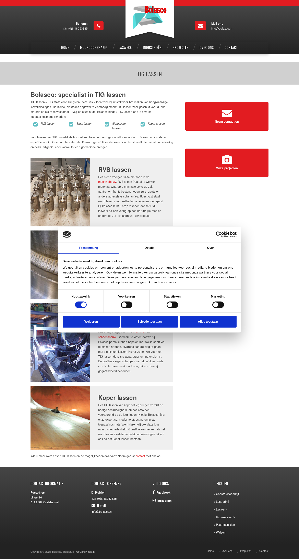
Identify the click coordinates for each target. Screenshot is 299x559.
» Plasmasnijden (224, 525)
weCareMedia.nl (85, 551)
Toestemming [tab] (88, 248)
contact (140, 456)
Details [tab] (150, 248)
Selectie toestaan (149, 321)
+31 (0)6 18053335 (75, 28)
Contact (263, 551)
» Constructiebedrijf (226, 494)
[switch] (126, 304)
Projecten (245, 551)
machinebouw (107, 182)
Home (210, 551)
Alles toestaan (208, 321)
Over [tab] (210, 248)
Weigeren (91, 321)
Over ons (227, 551)
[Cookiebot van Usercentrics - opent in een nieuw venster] (219, 234)
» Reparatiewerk (224, 517)
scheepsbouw (107, 337)
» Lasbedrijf (221, 501)
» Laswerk (220, 509)
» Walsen (220, 532)
